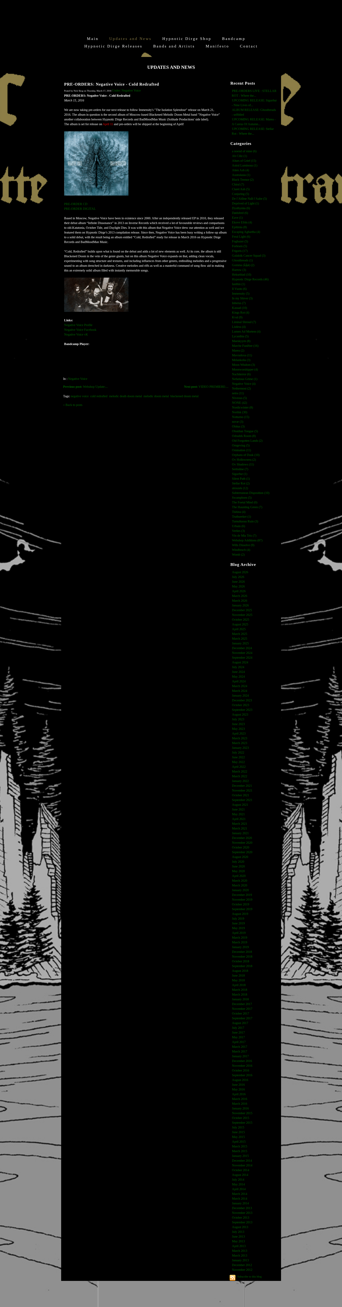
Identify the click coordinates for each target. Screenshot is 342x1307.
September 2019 (242, 909)
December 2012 (242, 1265)
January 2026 (240, 605)
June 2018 (238, 975)
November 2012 (242, 1269)
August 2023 (240, 714)
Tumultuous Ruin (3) (245, 521)
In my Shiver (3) (242, 298)
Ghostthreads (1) (242, 260)
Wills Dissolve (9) (243, 545)
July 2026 (238, 577)
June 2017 (238, 1032)
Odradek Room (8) (244, 436)
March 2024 (239, 686)
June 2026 (238, 581)
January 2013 (240, 1260)
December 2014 (242, 1160)
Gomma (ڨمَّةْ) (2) (243, 265)
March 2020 (239, 880)
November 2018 (242, 956)
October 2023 (240, 705)
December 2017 (242, 1004)
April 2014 (239, 1189)
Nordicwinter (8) (242, 407)
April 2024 (239, 681)
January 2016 (240, 1108)
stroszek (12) (240, 488)
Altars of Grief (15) (244, 160)
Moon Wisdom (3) (243, 364)
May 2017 (238, 1037)
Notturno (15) (240, 417)
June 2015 (238, 1132)
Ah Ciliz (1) (239, 156)
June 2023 (238, 724)
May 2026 (238, 586)
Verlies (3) (238, 530)
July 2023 (238, 719)
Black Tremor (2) (243, 179)
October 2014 (240, 1170)
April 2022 (239, 766)
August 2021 (240, 804)
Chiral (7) (238, 184)
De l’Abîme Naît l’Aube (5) (249, 198)
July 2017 (238, 1027)
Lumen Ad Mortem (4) (246, 331)
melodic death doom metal (125, 396)
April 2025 (239, 629)
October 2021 (240, 795)
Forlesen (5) (239, 246)
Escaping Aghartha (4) (246, 232)
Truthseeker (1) (241, 516)
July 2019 (238, 918)
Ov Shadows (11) (243, 464)
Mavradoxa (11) (242, 355)
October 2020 (240, 847)
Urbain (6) (238, 526)
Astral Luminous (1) (244, 165)
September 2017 (242, 1018)
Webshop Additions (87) (247, 540)
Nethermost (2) (241, 388)
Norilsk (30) (239, 412)
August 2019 (240, 913)
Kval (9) (237, 317)
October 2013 (240, 1217)
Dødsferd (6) (240, 213)
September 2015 (242, 1122)
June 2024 (238, 671)
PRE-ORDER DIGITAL (80, 208)
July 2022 (238, 752)
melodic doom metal (156, 396)
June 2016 (238, 1084)
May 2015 (238, 1137)
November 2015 (242, 1113)
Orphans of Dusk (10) (245, 455)
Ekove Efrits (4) (242, 222)
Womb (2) (238, 554)
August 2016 (240, 1080)
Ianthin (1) (238, 284)
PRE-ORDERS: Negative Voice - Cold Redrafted (111, 84)
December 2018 (242, 951)
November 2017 (242, 1008)
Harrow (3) (239, 269)
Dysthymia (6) (241, 208)
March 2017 (239, 1046)
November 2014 (242, 1165)
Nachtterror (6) (241, 374)
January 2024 (240, 695)
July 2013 (238, 1231)
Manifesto (217, 46)
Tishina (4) (238, 512)
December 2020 (242, 838)
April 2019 (239, 932)
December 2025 (242, 610)
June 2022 (238, 757)
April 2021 (239, 819)
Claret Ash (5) (241, 189)
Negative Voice (77, 378)
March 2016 (239, 1099)
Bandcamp (233, 38)
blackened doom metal (184, 396)
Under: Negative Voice (126, 90)
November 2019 (242, 899)
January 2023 (240, 747)
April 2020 (239, 876)
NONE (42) (239, 402)
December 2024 (242, 648)
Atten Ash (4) (240, 170)
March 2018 (239, 989)
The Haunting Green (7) (247, 507)
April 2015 (239, 1141)
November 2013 (242, 1212)
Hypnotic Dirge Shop (186, 38)
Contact (249, 46)
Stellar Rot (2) (241, 483)
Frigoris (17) (240, 251)
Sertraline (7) (240, 469)
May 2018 (238, 980)
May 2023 (238, 728)
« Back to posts (72, 405)
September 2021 (242, 800)
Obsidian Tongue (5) (245, 431)
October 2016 (240, 1070)
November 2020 (242, 842)
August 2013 (240, 1227)
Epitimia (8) (239, 227)
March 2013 (239, 1250)
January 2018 (240, 999)
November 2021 (242, 790)
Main (93, 38)
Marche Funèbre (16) (245, 345)
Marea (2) (238, 350)
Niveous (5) (239, 398)
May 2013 (238, 1241)
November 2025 (242, 615)
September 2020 (242, 852)
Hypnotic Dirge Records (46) (250, 279)
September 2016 (242, 1075)
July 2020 (238, 861)
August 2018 (240, 970)
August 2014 (240, 1174)
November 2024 (242, 652)
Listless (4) (239, 326)
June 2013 (238, 1236)
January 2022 (240, 781)
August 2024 (240, 662)
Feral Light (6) (241, 236)
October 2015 (240, 1118)
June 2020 (238, 866)
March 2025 (239, 634)
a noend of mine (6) (244, 151)
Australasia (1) (241, 175)
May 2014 (238, 1184)
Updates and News (130, 38)
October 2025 (240, 619)
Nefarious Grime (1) (244, 379)
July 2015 (238, 1127)
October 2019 (240, 904)
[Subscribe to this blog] (232, 1278)
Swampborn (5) (242, 497)
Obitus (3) (238, 426)
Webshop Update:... (85, 386)
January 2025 (240, 643)
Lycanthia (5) (240, 336)
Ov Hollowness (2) (244, 459)
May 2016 (238, 1089)
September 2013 (242, 1222)
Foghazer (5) (240, 241)
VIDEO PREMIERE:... (206, 386)
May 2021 (238, 814)
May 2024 (238, 676)
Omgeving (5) (241, 445)
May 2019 (238, 928)
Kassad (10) (239, 307)
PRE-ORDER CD (75, 204)
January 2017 (240, 1056)
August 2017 (240, 1023)
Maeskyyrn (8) (241, 341)
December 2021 (242, 785)
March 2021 (239, 823)
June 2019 (238, 923)
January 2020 (240, 890)
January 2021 (240, 833)
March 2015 (239, 1146)
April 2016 (239, 1094)
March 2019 (239, 937)
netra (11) (238, 393)
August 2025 (240, 624)
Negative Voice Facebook (80, 329)
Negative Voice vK (76, 334)
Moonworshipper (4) (245, 369)
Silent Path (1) (241, 478)
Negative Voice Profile (78, 325)
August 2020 (240, 857)
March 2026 (239, 596)
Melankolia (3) (241, 360)
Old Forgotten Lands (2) (247, 440)
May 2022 (238, 762)
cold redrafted (98, 396)
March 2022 (239, 771)
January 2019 (240, 947)
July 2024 (238, 667)
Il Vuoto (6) (239, 288)
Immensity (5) (240, 293)
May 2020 (238, 871)
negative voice (80, 396)
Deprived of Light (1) (245, 203)
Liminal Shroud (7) (244, 322)
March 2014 (239, 1193)
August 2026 (240, 572)
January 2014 (240, 1203)
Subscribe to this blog (249, 1276)
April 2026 (239, 591)
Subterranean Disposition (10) (250, 493)
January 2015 (240, 1156)
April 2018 (239, 985)
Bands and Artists (174, 46)
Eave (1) (237, 217)
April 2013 (239, 1246)
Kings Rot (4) (240, 312)
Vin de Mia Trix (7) (244, 535)
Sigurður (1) (239, 474)
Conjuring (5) (240, 194)
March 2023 (239, 738)
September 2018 (242, 966)
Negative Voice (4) (244, 383)
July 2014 (238, 1179)
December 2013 (242, 1208)
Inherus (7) (239, 303)
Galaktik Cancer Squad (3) (248, 255)
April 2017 (239, 1042)
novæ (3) (237, 421)
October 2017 (240, 1013)
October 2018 (240, 961)
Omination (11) (241, 450)
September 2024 (242, 657)
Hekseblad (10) (241, 274)
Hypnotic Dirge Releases (113, 46)
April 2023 (239, 733)
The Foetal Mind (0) (244, 502)
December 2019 (242, 895)
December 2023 (242, 700)
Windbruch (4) (241, 549)
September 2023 (242, 709)
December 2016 (242, 1061)
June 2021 (238, 809)
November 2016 (242, 1065)
